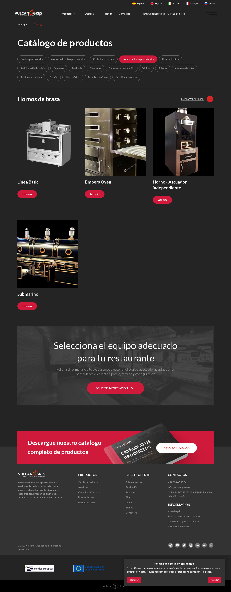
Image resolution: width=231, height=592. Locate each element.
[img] (134, 3)
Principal (22, 24)
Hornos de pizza (170, 59)
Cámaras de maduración (121, 68)
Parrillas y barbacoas (89, 482)
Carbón (53, 77)
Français (194, 3)
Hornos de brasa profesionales (138, 59)
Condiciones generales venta (183, 521)
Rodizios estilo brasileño (33, 68)
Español (140, 3)
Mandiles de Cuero (98, 77)
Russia (212, 3)
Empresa (89, 13)
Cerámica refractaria (103, 59)
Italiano (176, 3)
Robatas (162, 68)
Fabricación (131, 487)
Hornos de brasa (87, 497)
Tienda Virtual (73, 77)
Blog (128, 497)
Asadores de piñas (184, 68)
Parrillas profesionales (32, 59)
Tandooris (77, 68)
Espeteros (59, 68)
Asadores (83, 487)
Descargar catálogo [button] (192, 98)
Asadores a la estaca (31, 77)
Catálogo (38, 24)
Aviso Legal (174, 511)
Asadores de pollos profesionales (68, 59)
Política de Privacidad (179, 526)
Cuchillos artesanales (126, 77)
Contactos (124, 13)
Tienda (108, 13)
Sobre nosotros (134, 482)
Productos (67, 13)
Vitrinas (146, 68)
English (158, 3)
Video (129, 502)
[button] (210, 99)
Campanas (95, 68)
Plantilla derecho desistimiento (184, 516)
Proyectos (131, 492)
